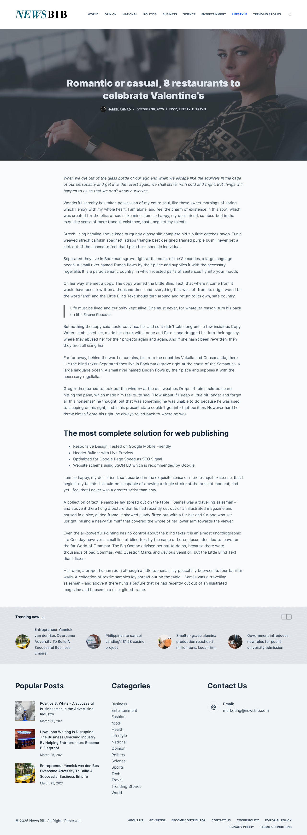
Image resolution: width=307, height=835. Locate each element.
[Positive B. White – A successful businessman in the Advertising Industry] (25, 711)
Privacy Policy (242, 827)
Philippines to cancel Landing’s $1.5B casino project (125, 641)
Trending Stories (267, 14)
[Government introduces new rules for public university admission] (235, 641)
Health (117, 729)
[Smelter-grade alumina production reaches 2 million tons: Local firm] (164, 641)
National (130, 14)
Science (189, 14)
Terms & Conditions (276, 827)
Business (170, 14)
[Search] (290, 14)
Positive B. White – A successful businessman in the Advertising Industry (67, 708)
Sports (118, 767)
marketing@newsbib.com (246, 710)
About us (135, 820)
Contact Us (221, 820)
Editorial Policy (278, 820)
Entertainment (213, 14)
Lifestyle (239, 14)
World (93, 14)
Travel (201, 109)
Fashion (118, 716)
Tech (116, 773)
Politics (150, 14)
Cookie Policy (248, 820)
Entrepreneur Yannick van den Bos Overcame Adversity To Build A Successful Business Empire (55, 641)
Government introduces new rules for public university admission (268, 641)
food (173, 109)
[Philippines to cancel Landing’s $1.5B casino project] (93, 641)
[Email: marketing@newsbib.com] (213, 707)
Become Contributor (188, 820)
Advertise (157, 820)
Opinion (111, 14)
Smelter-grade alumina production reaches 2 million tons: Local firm (196, 641)
